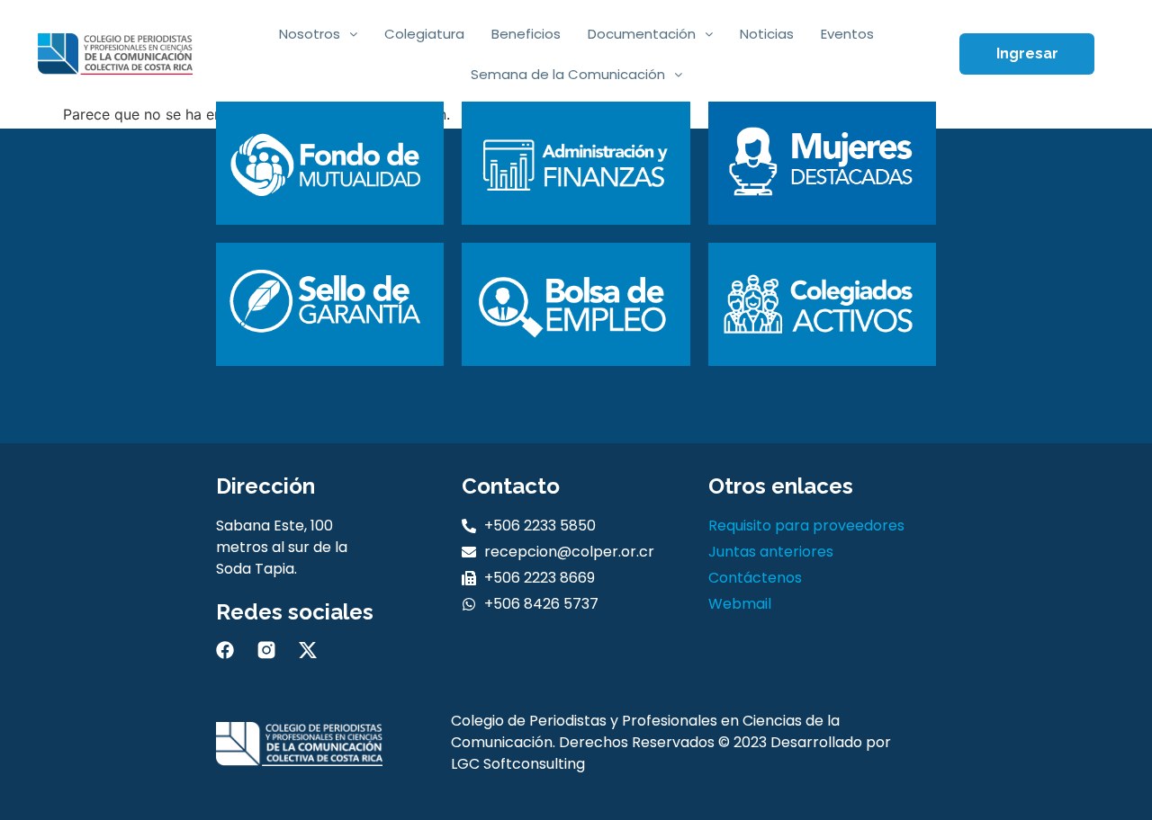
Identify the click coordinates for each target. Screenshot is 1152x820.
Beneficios (526, 33)
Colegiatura (424, 33)
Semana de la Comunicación (568, 74)
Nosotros (309, 33)
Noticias (767, 33)
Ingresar (1027, 53)
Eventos (847, 33)
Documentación (642, 33)
